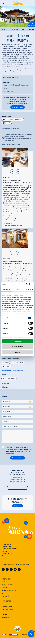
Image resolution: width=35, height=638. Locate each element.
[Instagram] (3, 569)
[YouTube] (15, 569)
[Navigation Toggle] (31, 3)
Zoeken (3, 3)
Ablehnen (17, 352)
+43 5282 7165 (6, 546)
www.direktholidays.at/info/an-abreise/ (15, 85)
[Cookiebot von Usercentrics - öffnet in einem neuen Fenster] (25, 284)
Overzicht (5, 29)
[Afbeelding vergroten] (17, 16)
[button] (12, 171)
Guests (7, 123)
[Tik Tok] (11, 569)
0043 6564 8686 (17, 477)
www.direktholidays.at (17, 481)
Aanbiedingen (15, 29)
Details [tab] (17, 289)
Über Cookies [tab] (29, 289)
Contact (4, 582)
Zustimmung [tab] (6, 289)
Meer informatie (17, 107)
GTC (3, 593)
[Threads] (19, 569)
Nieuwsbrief (5, 617)
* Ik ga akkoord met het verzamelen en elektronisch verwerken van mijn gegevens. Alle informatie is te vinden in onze (19, 450)
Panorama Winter (7, 607)
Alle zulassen (17, 341)
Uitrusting (30, 29)
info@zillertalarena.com (9, 548)
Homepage (9, 91)
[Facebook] (7, 569)
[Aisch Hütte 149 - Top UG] (15, 238)
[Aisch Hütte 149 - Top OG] (15, 157)
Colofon (4, 587)
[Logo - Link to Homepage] (17, 3)
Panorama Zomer (7, 609)
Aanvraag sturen (17, 458)
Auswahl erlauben (17, 346)
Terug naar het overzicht (19, 488)
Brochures (5, 604)
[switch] (30, 323)
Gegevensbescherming (9, 590)
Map (23, 29)
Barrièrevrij (5, 596)
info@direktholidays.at (17, 479)
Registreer (17, 506)
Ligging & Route (7, 585)
